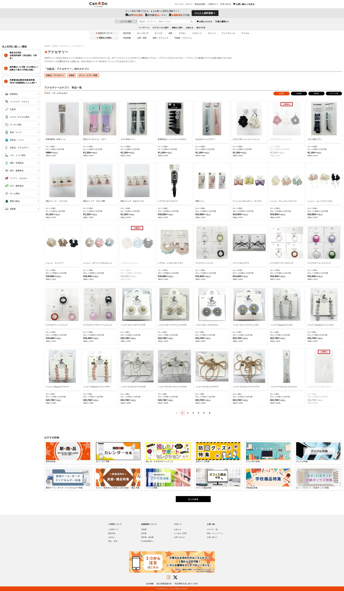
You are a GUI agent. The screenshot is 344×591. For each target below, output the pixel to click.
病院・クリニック (160, 38)
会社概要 (150, 584)
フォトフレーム (228, 33)
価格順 (316, 93)
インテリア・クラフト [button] (19, 102)
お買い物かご (212, 537)
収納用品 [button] (14, 94)
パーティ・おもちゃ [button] (18, 178)
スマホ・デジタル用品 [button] (19, 117)
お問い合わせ (225, 4)
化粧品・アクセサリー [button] (19, 148)
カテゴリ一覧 (212, 529)
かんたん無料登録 (204, 13)
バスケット (197, 33)
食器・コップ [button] (16, 132)
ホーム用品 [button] (15, 193)
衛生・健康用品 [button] (17, 170)
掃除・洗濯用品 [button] (17, 163)
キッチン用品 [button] (16, 125)
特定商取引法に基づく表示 (186, 584)
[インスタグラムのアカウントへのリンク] (168, 577)
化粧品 (71, 75)
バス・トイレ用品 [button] (17, 155)
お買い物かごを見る (245, 4)
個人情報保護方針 (164, 584)
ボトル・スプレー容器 (88, 75)
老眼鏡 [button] (13, 209)
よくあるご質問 (180, 533)
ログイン (189, 4)
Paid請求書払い (147, 541)
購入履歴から (223, 21)
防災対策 (127, 33)
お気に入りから (205, 21)
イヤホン (182, 33)
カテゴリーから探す (161, 28)
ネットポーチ (143, 33)
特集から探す (177, 28)
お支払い (111, 537)
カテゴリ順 (334, 93)
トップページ (144, 28)
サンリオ (158, 33)
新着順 (281, 93)
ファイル (245, 33)
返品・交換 (112, 541)
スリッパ (212, 33)
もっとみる (193, 499)
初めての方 (200, 28)
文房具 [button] (13, 109)
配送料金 (111, 533)
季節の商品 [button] (15, 201)
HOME (47, 46)
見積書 (143, 529)
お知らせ (189, 28)
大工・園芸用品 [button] (17, 186)
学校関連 (127, 38)
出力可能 (180, 15)
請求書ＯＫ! (157, 15)
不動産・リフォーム (183, 38)
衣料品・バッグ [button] (17, 140)
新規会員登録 (200, 4)
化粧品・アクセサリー (62, 46)
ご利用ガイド (212, 4)
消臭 (170, 33)
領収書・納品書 (147, 537)
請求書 (143, 533)
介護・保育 (142, 38)
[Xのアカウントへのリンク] (175, 577)
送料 (136, 15)
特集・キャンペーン (215, 533)
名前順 (298, 93)
